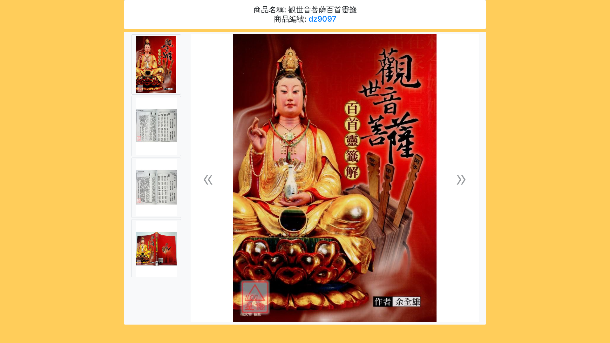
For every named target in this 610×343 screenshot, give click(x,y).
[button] (208, 178)
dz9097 (322, 19)
